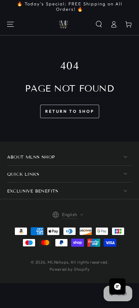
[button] (98, 24)
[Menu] (10, 24)
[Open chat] (117, 286)
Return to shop (69, 111)
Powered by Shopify (70, 269)
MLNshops (58, 262)
